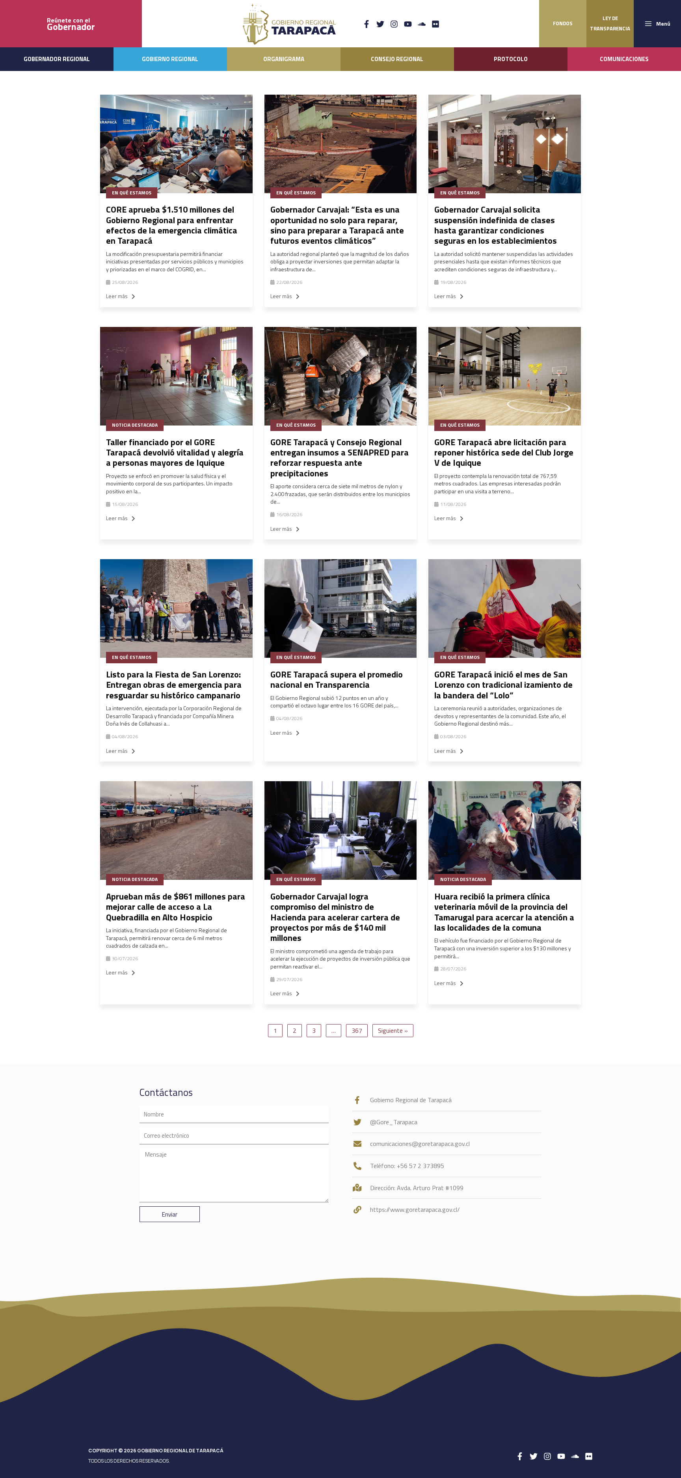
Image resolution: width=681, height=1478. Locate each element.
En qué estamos (131, 192)
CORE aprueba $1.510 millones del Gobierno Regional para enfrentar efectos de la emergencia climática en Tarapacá (171, 225)
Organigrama (283, 58)
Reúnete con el (71, 24)
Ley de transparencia (610, 23)
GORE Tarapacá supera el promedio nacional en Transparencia (336, 679)
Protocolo (511, 58)
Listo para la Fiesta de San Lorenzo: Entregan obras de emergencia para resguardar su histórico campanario (174, 685)
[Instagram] (394, 24)
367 (357, 1030)
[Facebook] (366, 24)
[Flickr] (435, 24)
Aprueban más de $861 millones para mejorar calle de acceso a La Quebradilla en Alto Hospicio (175, 907)
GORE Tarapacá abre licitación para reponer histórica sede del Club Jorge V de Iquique (503, 452)
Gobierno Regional (170, 58)
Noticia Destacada (135, 425)
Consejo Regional (397, 58)
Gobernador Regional (57, 58)
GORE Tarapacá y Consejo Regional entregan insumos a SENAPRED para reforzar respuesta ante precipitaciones (339, 457)
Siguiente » (393, 1030)
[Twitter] (380, 24)
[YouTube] (408, 24)
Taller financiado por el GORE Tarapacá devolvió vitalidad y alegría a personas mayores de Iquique (175, 452)
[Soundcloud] (422, 24)
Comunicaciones (624, 58)
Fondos (563, 23)
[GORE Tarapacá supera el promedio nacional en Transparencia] (340, 608)
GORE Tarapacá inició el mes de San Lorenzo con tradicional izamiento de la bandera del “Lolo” (503, 685)
